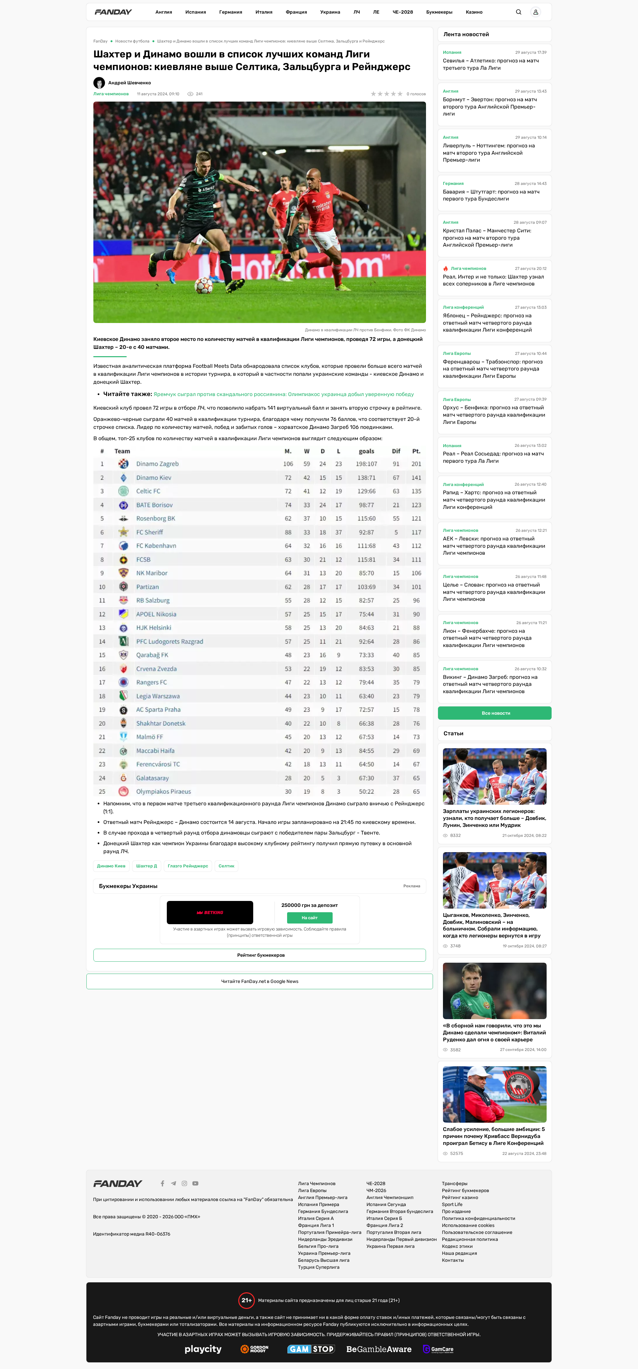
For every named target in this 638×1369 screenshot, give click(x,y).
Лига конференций (463, 307)
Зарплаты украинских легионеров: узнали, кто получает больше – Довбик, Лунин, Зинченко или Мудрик (494, 818)
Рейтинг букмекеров (261, 955)
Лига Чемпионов (317, 1183)
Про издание (456, 1211)
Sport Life (452, 1204)
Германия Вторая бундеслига (400, 1211)
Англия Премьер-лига (323, 1197)
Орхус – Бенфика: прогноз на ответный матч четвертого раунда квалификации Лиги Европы (494, 414)
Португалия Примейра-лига (330, 1232)
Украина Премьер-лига (324, 1253)
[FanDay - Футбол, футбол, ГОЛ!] (113, 12)
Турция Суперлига (319, 1267)
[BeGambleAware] (379, 1350)
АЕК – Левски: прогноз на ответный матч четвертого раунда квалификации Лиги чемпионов (494, 545)
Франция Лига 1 (316, 1225)
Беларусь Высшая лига (324, 1260)
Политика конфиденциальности (478, 1218)
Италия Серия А (316, 1218)
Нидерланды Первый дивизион (402, 1239)
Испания (195, 12)
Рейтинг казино (460, 1197)
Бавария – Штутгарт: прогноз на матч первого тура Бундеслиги (491, 195)
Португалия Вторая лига (394, 1232)
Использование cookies (468, 1225)
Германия (230, 12)
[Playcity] (203, 1350)
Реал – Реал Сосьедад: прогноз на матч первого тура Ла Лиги (493, 457)
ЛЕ (376, 12)
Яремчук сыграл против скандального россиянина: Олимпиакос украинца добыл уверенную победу (284, 394)
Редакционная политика (470, 1239)
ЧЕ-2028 (403, 12)
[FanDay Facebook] (162, 1184)
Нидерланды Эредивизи (325, 1239)
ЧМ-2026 (376, 1190)
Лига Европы (457, 353)
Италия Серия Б (384, 1218)
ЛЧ (357, 12)
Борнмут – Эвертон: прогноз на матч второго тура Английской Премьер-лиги (490, 106)
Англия (164, 12)
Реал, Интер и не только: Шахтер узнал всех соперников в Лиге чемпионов (493, 280)
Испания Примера (318, 1204)
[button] (518, 12)
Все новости (496, 713)
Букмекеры (439, 12)
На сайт (310, 917)
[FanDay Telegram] (173, 1184)
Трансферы (455, 1183)
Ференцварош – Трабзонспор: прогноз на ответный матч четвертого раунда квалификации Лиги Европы (493, 369)
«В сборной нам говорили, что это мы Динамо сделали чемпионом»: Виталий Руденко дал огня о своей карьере (494, 1032)
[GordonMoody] (254, 1350)
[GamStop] (311, 1350)
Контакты (453, 1260)
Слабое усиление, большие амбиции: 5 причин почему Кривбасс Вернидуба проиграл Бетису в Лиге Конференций (494, 1136)
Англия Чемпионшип (390, 1197)
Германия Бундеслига (323, 1211)
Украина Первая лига (391, 1246)
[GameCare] (438, 1350)
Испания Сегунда (386, 1204)
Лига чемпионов (111, 93)
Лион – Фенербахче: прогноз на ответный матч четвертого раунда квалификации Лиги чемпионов (487, 638)
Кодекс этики (457, 1246)
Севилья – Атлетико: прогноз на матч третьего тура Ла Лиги (491, 64)
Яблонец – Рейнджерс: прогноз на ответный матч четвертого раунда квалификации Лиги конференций (487, 322)
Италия (264, 12)
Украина (330, 12)
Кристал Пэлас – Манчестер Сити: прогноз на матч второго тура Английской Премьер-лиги (487, 237)
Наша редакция (459, 1253)
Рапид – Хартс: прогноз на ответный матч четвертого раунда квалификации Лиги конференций (494, 499)
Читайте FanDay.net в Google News (259, 981)
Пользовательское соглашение (477, 1232)
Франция (296, 12)
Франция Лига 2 (385, 1225)
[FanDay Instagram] (184, 1184)
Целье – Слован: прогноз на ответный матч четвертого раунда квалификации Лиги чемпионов (494, 592)
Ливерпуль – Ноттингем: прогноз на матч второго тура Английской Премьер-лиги (489, 152)
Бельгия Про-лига (318, 1246)
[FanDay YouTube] (195, 1184)
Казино (474, 12)
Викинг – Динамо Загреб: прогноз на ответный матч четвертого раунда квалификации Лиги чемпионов (490, 684)
